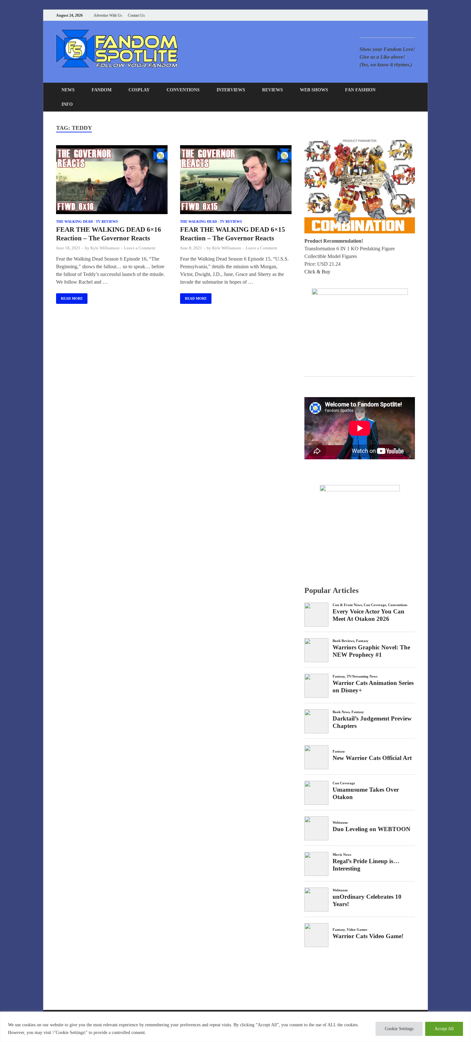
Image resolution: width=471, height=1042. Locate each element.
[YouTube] (373, 15)
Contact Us (136, 15)
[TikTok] (413, 15)
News (68, 90)
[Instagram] (397, 15)
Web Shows (314, 90)
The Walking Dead (74, 221)
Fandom (102, 90)
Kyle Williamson (105, 248)
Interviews (231, 90)
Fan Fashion (360, 90)
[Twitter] (389, 15)
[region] (235, 1027)
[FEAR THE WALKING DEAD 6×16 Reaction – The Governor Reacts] (112, 180)
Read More (69, 296)
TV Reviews (107, 221)
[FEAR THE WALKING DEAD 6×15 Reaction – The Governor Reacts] (236, 180)
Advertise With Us (108, 15)
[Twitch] (405, 15)
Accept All (444, 1028)
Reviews (272, 90)
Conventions (183, 90)
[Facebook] (381, 15)
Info (67, 104)
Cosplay (139, 90)
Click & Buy (317, 271)
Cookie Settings (399, 1028)
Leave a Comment (139, 248)
